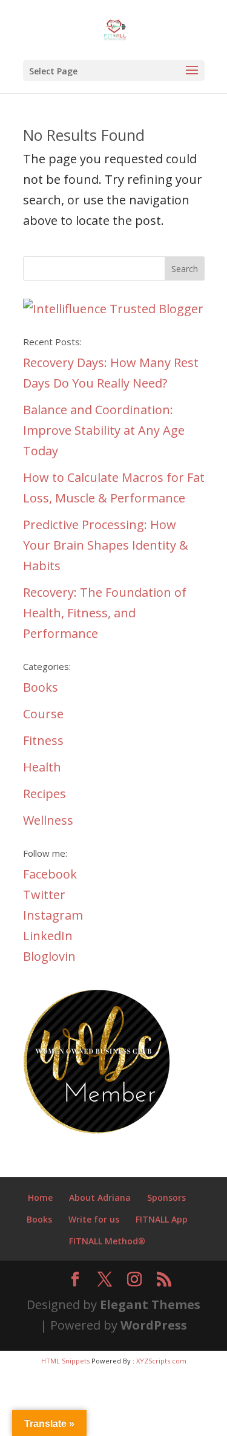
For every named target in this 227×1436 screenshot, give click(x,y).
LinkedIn (48, 936)
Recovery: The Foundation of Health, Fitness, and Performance (104, 613)
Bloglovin (49, 956)
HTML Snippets (65, 1360)
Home (40, 1197)
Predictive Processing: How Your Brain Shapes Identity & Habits (105, 545)
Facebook (50, 874)
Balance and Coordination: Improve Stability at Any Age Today (104, 430)
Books (40, 687)
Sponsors (166, 1197)
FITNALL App (162, 1219)
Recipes (44, 793)
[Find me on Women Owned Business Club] (98, 1131)
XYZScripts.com (161, 1360)
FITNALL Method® (107, 1241)
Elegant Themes (150, 1304)
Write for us (93, 1219)
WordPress (153, 1325)
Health (42, 767)
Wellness (48, 820)
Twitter (44, 894)
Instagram (53, 915)
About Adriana (100, 1197)
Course (43, 714)
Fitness (43, 740)
